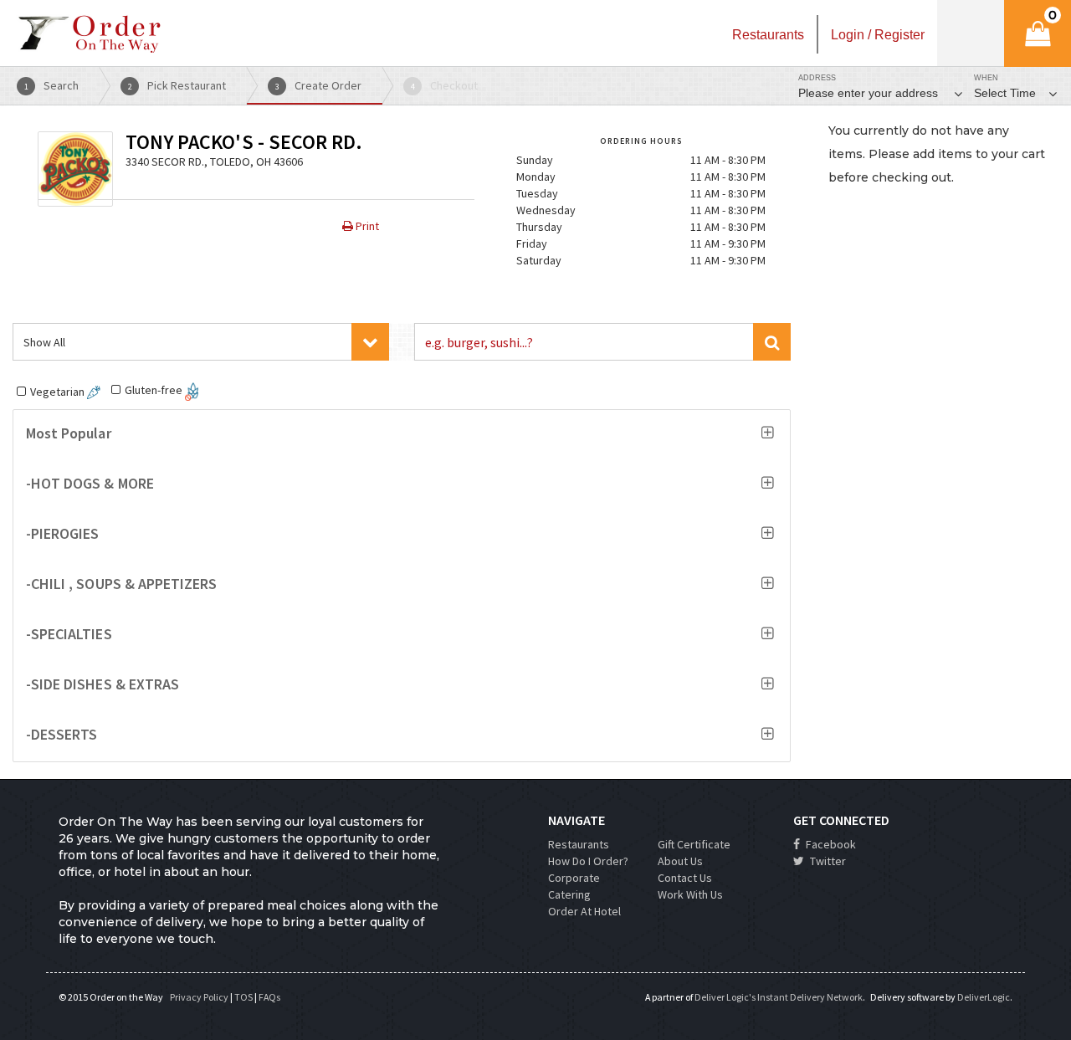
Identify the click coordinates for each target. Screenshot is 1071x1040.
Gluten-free (155, 389)
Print (366, 225)
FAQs (269, 997)
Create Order (318, 85)
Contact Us (685, 877)
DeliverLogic (983, 997)
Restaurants (578, 844)
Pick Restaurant (177, 85)
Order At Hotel (584, 911)
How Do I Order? (588, 860)
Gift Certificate (694, 844)
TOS (243, 997)
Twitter (826, 860)
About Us (680, 860)
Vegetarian (58, 391)
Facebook (829, 844)
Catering (569, 894)
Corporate (574, 877)
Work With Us (690, 894)
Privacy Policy (199, 997)
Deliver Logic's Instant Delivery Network (778, 997)
